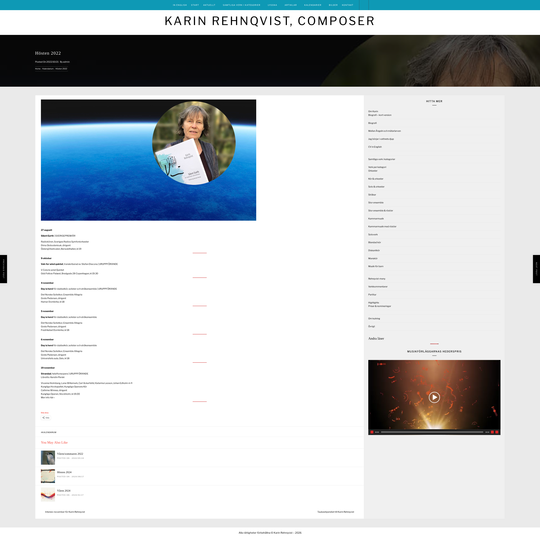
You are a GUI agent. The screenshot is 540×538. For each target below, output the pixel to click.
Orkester (372, 170)
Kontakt (347, 5)
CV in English (375, 147)
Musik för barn (375, 266)
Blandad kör (374, 242)
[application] (434, 397)
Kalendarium (49, 432)
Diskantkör (374, 250)
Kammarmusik (376, 218)
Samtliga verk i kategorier (241, 5)
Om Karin (373, 111)
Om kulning (374, 318)
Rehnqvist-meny (376, 278)
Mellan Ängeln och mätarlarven (384, 131)
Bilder (333, 5)
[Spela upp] (372, 432)
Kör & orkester (375, 178)
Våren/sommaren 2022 (70, 453)
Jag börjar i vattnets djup (381, 139)
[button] (434, 397)
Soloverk (373, 234)
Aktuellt (209, 5)
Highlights (373, 302)
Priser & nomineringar (379, 306)
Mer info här (48, 397)
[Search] (364, 5)
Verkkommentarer (378, 286)
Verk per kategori (377, 167)
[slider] (432, 432)
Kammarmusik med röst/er (382, 226)
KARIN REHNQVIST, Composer (270, 21)
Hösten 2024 (64, 472)
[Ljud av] (492, 432)
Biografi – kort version (379, 115)
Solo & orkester (376, 186)
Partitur (372, 294)
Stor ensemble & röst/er (380, 210)
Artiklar (291, 5)
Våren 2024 (63, 490)
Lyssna (272, 5)
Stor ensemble (375, 202)
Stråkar (372, 194)
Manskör (373, 258)
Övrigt (371, 326)
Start (195, 5)
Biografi (372, 123)
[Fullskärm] (496, 432)
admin (66, 62)
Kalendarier (312, 5)
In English (180, 5)
